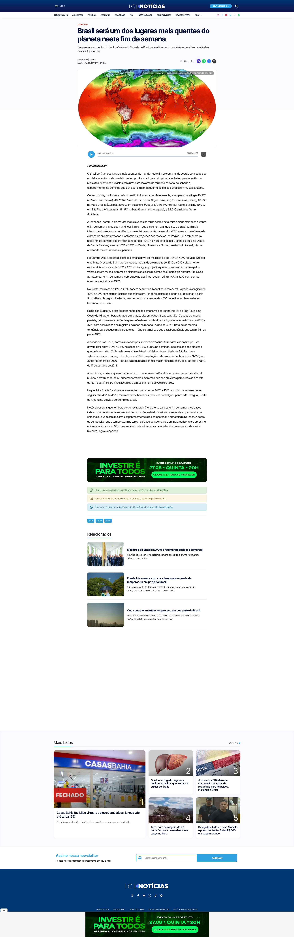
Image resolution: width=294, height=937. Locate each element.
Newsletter (102, 909)
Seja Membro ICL (221, 6)
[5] (218, 810)
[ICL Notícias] (147, 6)
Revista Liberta (183, 15)
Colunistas (77, 15)
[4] (171, 810)
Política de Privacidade (185, 909)
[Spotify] (239, 15)
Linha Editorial (136, 909)
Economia (105, 15)
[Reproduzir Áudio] (91, 154)
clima (91, 521)
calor (99, 521)
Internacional (145, 15)
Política (92, 15)
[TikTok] (235, 15)
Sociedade (120, 15)
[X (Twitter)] (230, 15)
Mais (197, 15)
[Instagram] (218, 15)
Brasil (108, 521)
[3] (218, 763)
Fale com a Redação (159, 909)
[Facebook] (222, 15)
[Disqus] (147, 677)
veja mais (233, 743)
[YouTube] (226, 15)
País (132, 15)
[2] (171, 763)
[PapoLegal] (199, 61)
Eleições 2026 (61, 15)
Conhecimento (164, 15)
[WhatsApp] (204, 61)
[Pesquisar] (236, 5)
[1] (99, 778)
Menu (62, 6)
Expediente (118, 909)
